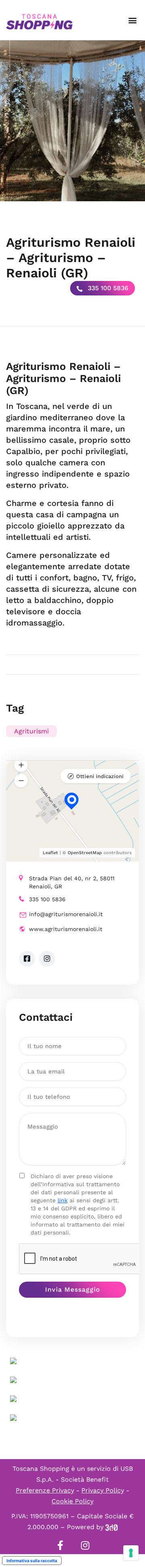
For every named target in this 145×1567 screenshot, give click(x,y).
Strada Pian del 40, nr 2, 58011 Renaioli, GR (71, 882)
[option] (72, 120)
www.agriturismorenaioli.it (65, 929)
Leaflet (50, 852)
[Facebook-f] (60, 1545)
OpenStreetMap (85, 852)
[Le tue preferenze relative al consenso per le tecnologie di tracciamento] (131, 1553)
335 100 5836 (107, 288)
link (63, 1200)
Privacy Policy (102, 1490)
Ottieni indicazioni (100, 776)
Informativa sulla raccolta (31, 1560)
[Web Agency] (112, 1527)
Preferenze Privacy (45, 1490)
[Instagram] (85, 1545)
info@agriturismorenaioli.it (66, 914)
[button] (132, 20)
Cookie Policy (72, 1501)
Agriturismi (31, 731)
